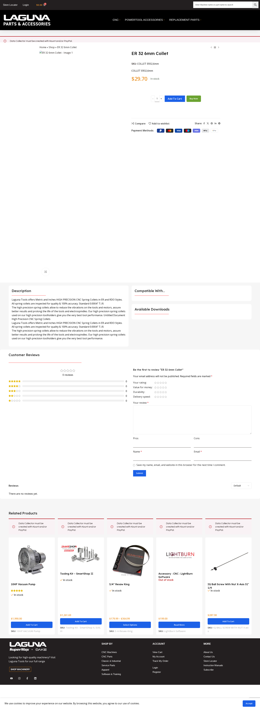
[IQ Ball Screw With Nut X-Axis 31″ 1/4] (228, 560)
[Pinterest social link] (212, 123)
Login (26, 5)
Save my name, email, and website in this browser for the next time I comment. (180, 465)
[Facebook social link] (204, 123)
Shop (52, 47)
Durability (138, 392)
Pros (135, 438)
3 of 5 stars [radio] (160, 383)
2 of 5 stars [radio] (158, 383)
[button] (32, 625)
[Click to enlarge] (45, 272)
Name (137, 451)
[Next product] (218, 47)
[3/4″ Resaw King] (130, 560)
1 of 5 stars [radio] (155, 383)
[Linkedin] (35, 678)
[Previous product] (211, 47)
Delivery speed (141, 396)
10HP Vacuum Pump (23, 584)
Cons (197, 438)
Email (198, 451)
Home (42, 47)
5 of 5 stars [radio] (166, 383)
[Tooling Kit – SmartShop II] (81, 555)
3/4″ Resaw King (119, 584)
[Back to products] (215, 47)
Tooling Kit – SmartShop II (76, 573)
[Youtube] (11, 678)
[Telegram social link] (219, 123)
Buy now (194, 98)
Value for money (142, 387)
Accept (249, 703)
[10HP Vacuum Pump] (32, 560)
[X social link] (208, 123)
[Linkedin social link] (215, 123)
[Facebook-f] (27, 678)
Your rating (139, 382)
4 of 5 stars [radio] (163, 383)
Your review (141, 402)
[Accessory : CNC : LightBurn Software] (179, 555)
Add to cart (175, 98)
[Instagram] (19, 678)
